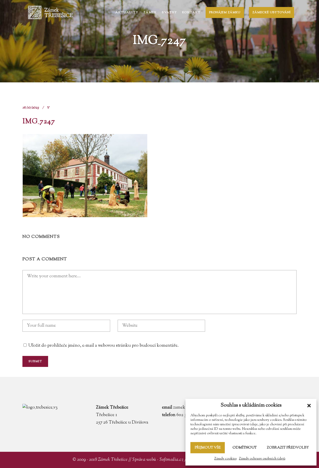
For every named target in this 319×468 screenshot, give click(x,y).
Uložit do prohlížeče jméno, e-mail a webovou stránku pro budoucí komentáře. (103, 345)
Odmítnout (245, 447)
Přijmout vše (208, 447)
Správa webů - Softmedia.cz (157, 460)
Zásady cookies (225, 458)
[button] (309, 405)
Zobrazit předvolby (288, 447)
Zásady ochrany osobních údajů (262, 458)
